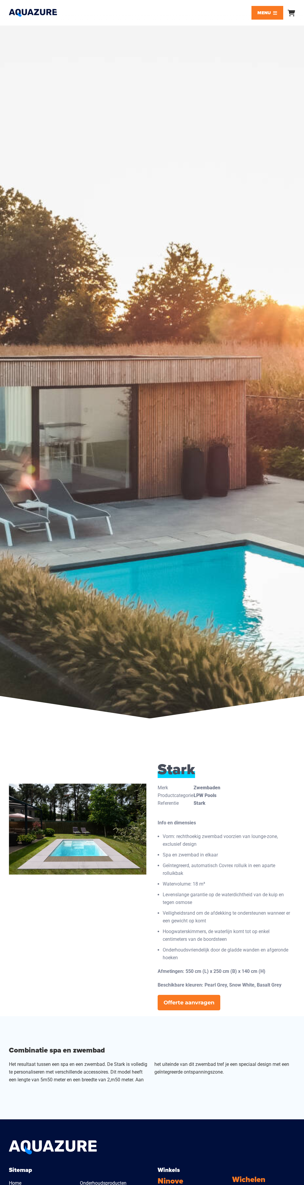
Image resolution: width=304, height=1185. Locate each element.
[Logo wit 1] (53, 1142)
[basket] (291, 13)
